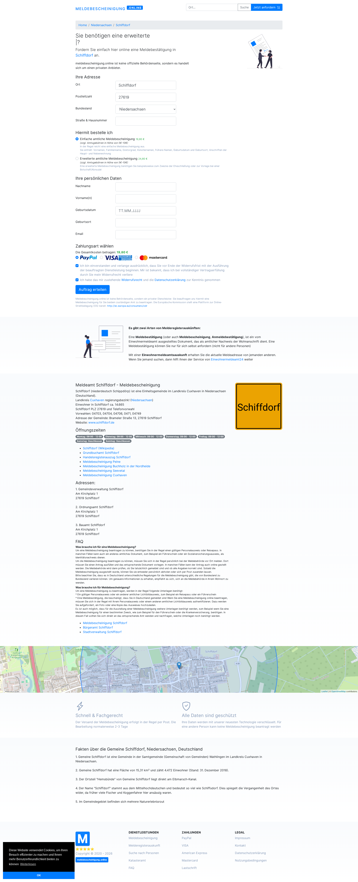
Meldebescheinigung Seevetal (104, 470)
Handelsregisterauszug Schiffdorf (107, 457)
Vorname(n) (84, 198)
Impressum (242, 838)
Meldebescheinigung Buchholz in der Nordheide (116, 466)
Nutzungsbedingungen (251, 860)
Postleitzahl (84, 96)
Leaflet (324, 691)
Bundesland (84, 108)
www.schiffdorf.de (101, 422)
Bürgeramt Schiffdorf (98, 627)
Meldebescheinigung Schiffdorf (105, 623)
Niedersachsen (141, 400)
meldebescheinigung (109, 8)
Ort (78, 84)
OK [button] (39, 875)
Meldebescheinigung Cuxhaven (105, 475)
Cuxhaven (97, 400)
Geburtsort (83, 222)
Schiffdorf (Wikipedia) (98, 448)
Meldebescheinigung (143, 838)
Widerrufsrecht (131, 280)
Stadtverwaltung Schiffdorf (102, 632)
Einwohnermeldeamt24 (227, 359)
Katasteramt (137, 860)
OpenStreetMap (338, 691)
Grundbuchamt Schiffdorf (101, 453)
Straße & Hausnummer (91, 120)
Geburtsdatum (86, 210)
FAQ (131, 868)
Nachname (83, 186)
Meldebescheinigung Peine (101, 461)
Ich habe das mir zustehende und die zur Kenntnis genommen (150, 280)
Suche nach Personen (144, 853)
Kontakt (240, 845)
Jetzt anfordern (264, 7)
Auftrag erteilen (92, 289)
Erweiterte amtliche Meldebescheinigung (113, 158)
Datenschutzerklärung (170, 280)
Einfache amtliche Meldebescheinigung (112, 139)
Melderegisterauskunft (144, 845)
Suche (244, 7)
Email (79, 234)
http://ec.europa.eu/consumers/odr (127, 305)
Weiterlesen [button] (28, 864)
